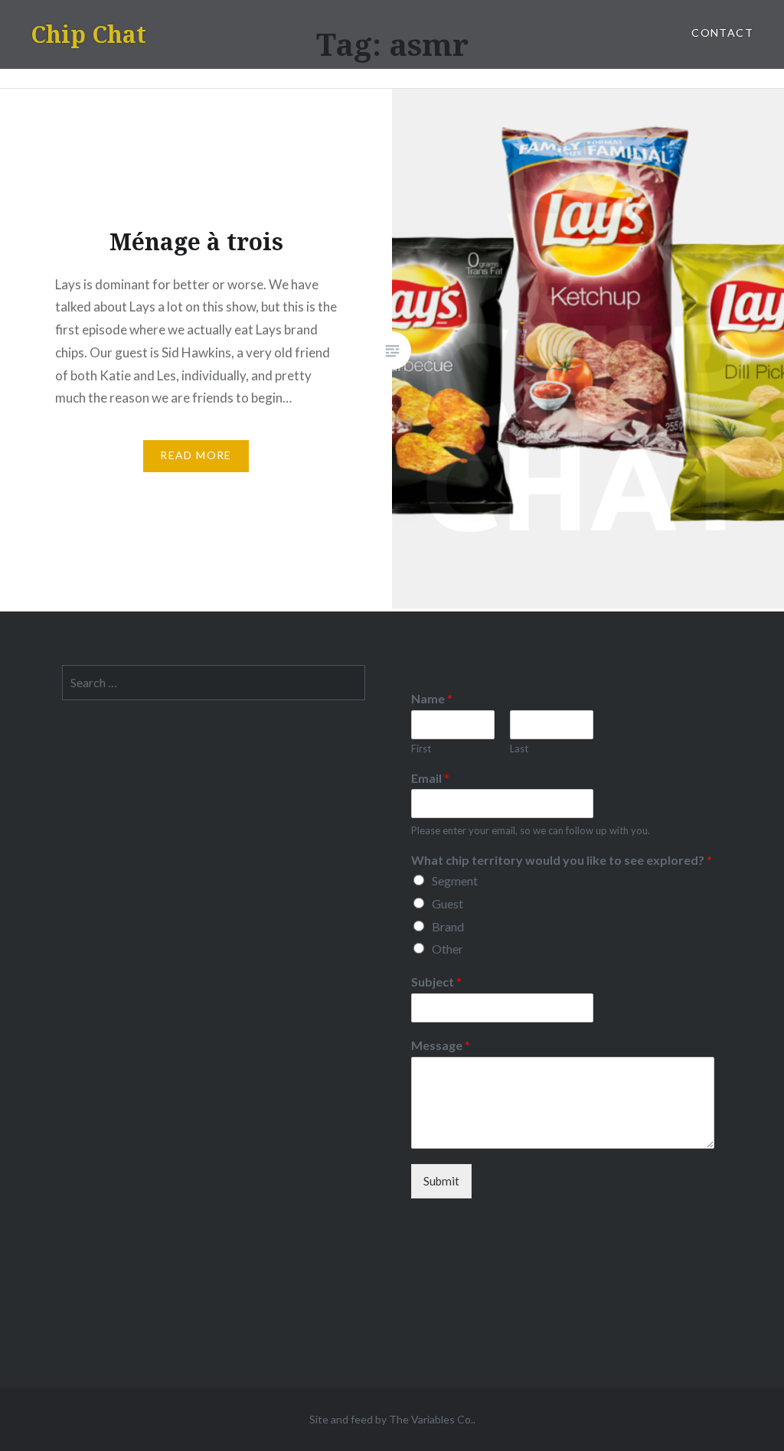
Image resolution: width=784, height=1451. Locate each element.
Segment (455, 880)
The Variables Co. (431, 1419)
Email (430, 778)
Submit (441, 1181)
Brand (448, 926)
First (421, 748)
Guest (447, 903)
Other (447, 948)
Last (519, 748)
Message (440, 1045)
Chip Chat (88, 34)
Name (431, 698)
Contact (722, 32)
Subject (436, 981)
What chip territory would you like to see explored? (561, 860)
